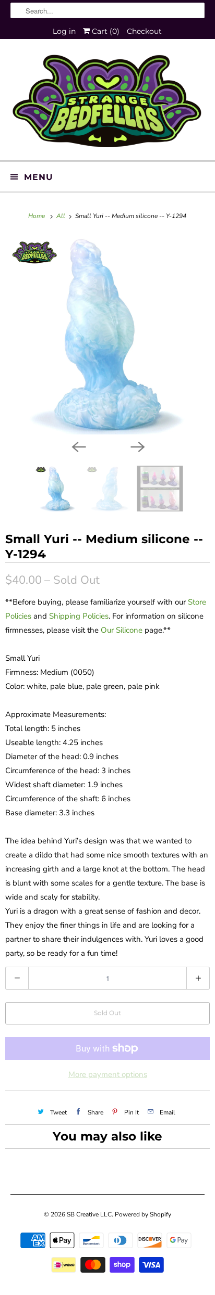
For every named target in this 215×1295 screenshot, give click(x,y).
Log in (64, 31)
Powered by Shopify (143, 1214)
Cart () (105, 31)
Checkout (144, 31)
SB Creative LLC (89, 1214)
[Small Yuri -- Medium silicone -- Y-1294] (107, 335)
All (61, 216)
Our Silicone (121, 630)
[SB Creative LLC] (107, 103)
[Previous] (78, 445)
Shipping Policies (79, 616)
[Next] (136, 445)
